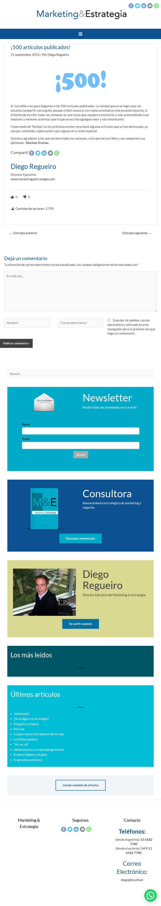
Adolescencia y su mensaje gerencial (39, 749)
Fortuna (19, 729)
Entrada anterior (23, 233)
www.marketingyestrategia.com (33, 179)
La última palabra (26, 739)
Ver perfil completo (80, 623)
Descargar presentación (80, 538)
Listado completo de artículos (81, 785)
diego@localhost (132, 880)
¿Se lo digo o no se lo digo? (31, 719)
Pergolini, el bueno (26, 724)
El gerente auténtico (28, 760)
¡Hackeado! (22, 713)
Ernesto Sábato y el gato (30, 754)
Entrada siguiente (137, 233)
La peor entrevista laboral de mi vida (39, 734)
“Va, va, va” (21, 744)
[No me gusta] (25, 197)
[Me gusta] (12, 197)
